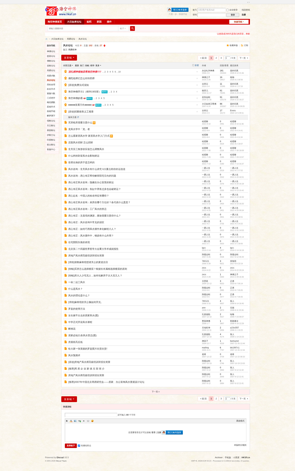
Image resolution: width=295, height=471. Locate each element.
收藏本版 (234, 45)
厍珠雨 (233, 261)
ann (204, 308)
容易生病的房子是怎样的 (81, 162)
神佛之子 (206, 77)
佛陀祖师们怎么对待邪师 (81, 78)
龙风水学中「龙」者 (79, 129)
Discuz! (60, 457)
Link (79, 421)
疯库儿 (205, 90)
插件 (109, 21)
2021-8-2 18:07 (236, 144)
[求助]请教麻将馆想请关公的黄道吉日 (88, 262)
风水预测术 (74, 355)
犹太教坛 (51, 144)
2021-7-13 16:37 (237, 164)
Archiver (219, 457)
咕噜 (232, 314)
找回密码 (246, 10)
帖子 (122, 28)
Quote (84, 421)
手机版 (228, 457)
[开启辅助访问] (245, 2)
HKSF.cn (246, 457)
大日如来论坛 (74, 21)
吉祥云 (205, 84)
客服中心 (51, 149)
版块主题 (72, 117)
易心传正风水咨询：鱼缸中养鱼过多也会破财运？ (94, 189)
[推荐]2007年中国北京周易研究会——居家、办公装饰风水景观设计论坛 (106, 382)
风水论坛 (83, 39)
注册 (244, 14)
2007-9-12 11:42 (237, 370)
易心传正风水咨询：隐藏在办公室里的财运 (91, 182)
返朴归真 (234, 70)
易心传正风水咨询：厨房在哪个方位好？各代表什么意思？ (99, 202)
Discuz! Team (61, 461)
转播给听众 (86, 445)
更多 (97, 65)
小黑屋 (236, 457)
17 (221, 110)
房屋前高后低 (75, 342)
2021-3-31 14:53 (237, 230)
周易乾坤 (72, 49)
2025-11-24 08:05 (237, 106)
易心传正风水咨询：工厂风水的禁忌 (87, 209)
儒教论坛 (51, 121)
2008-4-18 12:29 (237, 323)
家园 (99, 21)
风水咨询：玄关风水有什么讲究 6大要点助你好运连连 (96, 169)
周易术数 (51, 76)
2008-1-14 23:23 (237, 337)
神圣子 (205, 341)
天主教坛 (51, 125)
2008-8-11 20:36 (237, 310)
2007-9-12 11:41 (237, 377)
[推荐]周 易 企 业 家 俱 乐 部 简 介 (86, 368)
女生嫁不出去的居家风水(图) (83, 315)
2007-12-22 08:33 (237, 357)
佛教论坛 (51, 61)
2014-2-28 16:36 (237, 277)
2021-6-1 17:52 (236, 170)
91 (221, 97)
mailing (205, 347)
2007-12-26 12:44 (237, 343)
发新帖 (68, 57)
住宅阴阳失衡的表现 (79, 242)
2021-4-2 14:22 (236, 224)
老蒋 (204, 354)
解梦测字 (51, 115)
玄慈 (232, 308)
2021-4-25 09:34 (237, 210)
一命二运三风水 (76, 282)
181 (221, 70)
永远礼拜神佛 (208, 70)
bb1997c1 (235, 347)
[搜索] (132, 28)
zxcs (204, 268)
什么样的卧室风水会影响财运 (83, 155)
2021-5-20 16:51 (237, 177)
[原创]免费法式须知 (78, 85)
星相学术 (51, 107)
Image (75, 421)
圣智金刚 (206, 97)
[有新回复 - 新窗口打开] (66, 123)
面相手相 (51, 111)
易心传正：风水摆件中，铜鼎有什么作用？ (91, 235)
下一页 (243, 58)
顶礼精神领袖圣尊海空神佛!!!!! (84, 71)
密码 (195, 14)
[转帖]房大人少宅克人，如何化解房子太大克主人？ (95, 275)
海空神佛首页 (55, 21)
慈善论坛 (51, 56)
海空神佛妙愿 (75, 98)
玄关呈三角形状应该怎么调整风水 (86, 149)
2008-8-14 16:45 (237, 303)
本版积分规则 (240, 445)
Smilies (92, 421)
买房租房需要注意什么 (80, 122)
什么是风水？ (75, 288)
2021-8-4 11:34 (236, 137)
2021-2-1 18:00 (236, 244)
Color (71, 421)
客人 (232, 301)
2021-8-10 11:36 (237, 124)
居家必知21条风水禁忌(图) (82, 335)
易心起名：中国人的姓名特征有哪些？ (88, 195)
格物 (232, 77)
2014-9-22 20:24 (237, 270)
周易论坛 (71, 39)
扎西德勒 (206, 314)
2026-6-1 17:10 (236, 86)
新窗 (197, 65)
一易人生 (206, 168)
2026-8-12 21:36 (237, 73)
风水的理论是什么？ (79, 295)
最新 (77, 65)
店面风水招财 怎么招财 (80, 142)
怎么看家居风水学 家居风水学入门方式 (89, 135)
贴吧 (89, 21)
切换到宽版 (248, 2)
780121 (205, 261)
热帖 (87, 65)
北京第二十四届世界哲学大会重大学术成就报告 (93, 249)
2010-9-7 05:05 (236, 290)
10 (119, 72)
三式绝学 (51, 98)
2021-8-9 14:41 (236, 130)
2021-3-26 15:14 (237, 237)
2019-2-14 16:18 (237, 250)
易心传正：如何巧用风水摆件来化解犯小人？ (92, 229)
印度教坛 (51, 140)
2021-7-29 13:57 (237, 157)
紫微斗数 (51, 93)
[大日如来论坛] (61, 11)
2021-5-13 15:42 (237, 190)
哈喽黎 (205, 121)
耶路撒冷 (234, 321)
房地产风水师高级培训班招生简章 (86, 255)
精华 (92, 65)
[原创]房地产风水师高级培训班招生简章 (89, 362)
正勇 (232, 281)
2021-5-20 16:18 (237, 184)
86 (221, 104)
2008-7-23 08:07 (237, 317)
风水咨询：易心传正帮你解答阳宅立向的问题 (92, 175)
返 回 (204, 58)
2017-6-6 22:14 (236, 264)
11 (221, 84)
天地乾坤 (206, 328)
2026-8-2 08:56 (236, 80)
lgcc (204, 248)
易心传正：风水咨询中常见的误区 (86, 222)
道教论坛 (51, 65)
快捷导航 (238, 22)
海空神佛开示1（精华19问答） (84, 91)
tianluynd (234, 341)
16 (221, 77)
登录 (153, 432)
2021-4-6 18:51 (236, 217)
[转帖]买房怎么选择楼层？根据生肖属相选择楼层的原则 (97, 268)
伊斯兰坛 (51, 135)
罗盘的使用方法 (76, 308)
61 (221, 90)
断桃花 (71, 328)
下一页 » (156, 391)
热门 (82, 65)
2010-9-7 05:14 (236, 283)
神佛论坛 (51, 51)
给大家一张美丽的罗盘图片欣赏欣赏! (87, 348)
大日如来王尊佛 (209, 104)
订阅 (246, 45)
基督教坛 (51, 130)
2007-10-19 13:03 (237, 363)
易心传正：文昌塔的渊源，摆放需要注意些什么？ (94, 215)
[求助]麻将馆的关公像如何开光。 (85, 302)
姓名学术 (51, 89)
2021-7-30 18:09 (237, 150)
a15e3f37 (234, 328)
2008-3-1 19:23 (236, 330)
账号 (195, 10)
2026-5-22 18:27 (237, 100)
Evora (233, 110)
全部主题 (67, 65)
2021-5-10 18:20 (237, 204)
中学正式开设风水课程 (80, 322)
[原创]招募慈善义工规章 (81, 111)
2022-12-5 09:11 (237, 113)
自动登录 (233, 10)
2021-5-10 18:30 (237, 197)
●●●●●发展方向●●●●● (80, 104)
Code (88, 421)
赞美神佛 (206, 321)
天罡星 (205, 281)
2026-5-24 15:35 (237, 93)
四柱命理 (51, 84)
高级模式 (240, 421)
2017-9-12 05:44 (237, 257)
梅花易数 (51, 102)
